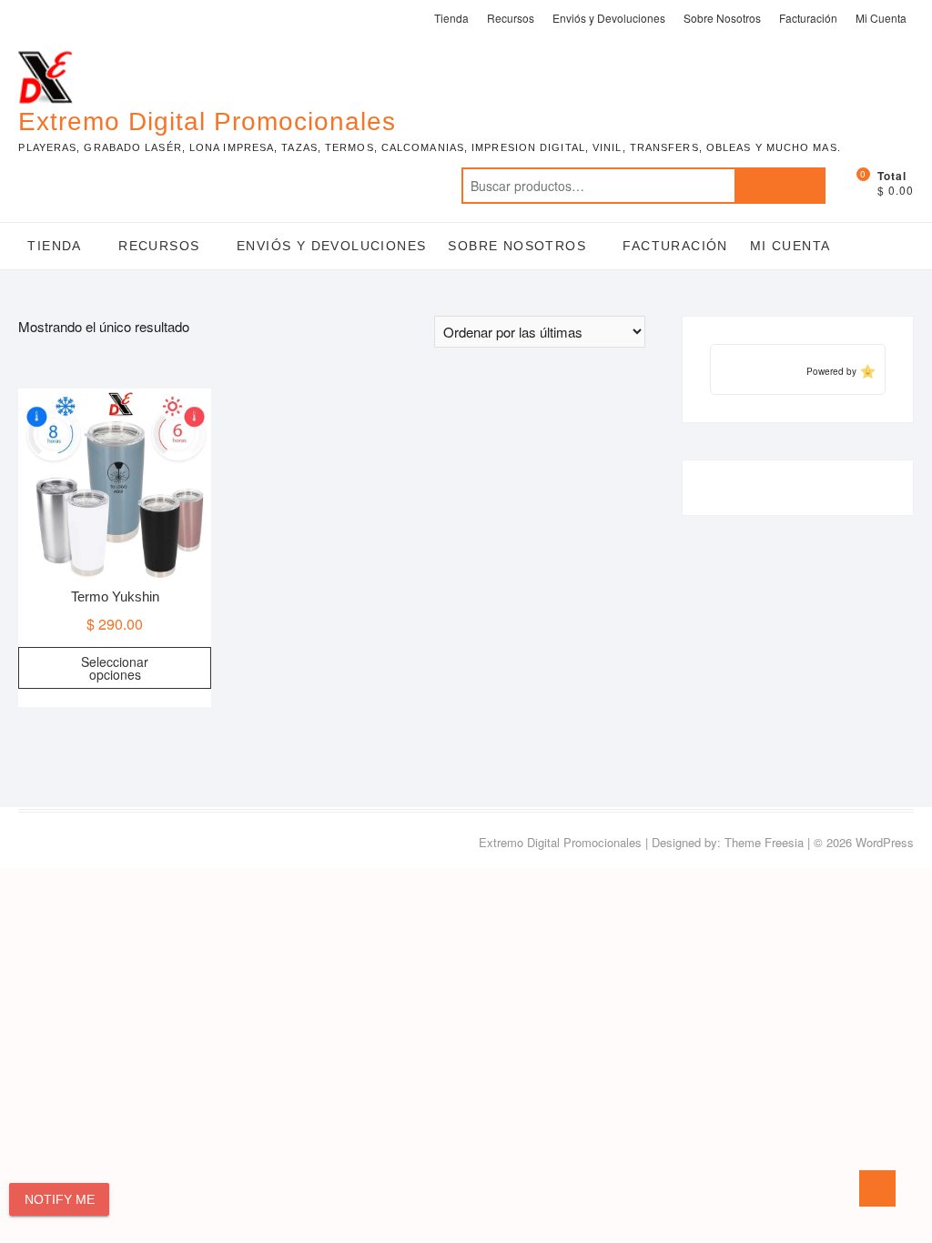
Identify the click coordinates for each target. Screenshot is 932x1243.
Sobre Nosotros (722, 17)
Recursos (510, 17)
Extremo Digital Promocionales (207, 121)
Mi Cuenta (881, 17)
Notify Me (60, 1199)
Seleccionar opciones (114, 667)
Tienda (451, 17)
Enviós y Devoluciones (608, 17)
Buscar (780, 185)
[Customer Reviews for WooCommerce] (866, 371)
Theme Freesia (764, 842)
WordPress (885, 842)
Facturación (808, 17)
